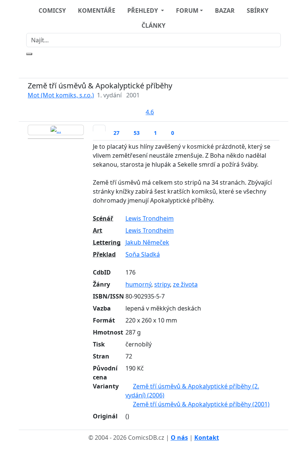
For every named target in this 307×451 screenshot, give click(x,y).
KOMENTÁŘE (96, 10)
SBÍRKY (257, 10)
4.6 (150, 112)
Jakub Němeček (147, 242)
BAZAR (225, 10)
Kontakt (206, 437)
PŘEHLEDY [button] (143, 10)
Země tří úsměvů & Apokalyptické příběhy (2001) (201, 404)
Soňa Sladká (142, 254)
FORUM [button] (187, 10)
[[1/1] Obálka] (55, 130)
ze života (185, 284)
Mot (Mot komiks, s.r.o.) (61, 95)
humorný (138, 284)
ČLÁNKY (153, 25)
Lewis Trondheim (149, 218)
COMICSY (52, 10)
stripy (162, 284)
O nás (179, 437)
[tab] (99, 128)
